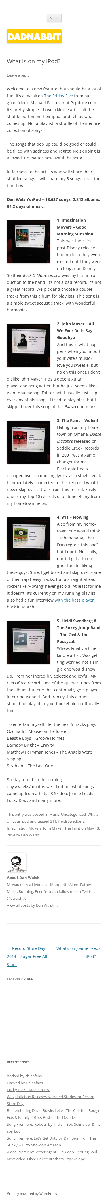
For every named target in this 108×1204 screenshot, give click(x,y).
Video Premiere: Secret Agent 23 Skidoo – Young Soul (52, 1151)
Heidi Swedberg (71, 821)
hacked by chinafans (24, 1076)
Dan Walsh (30, 835)
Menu (54, 18)
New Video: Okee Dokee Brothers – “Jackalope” (46, 1158)
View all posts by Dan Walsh (33, 905)
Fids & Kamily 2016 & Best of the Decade (41, 1117)
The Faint (72, 828)
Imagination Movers (24, 828)
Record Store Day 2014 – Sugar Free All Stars (27, 956)
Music (54, 814)
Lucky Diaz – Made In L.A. (28, 1089)
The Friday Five (58, 95)
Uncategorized (73, 814)
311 (53, 821)
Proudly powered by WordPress (32, 1193)
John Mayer (53, 828)
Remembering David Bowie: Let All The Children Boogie (53, 1110)
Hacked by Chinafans (25, 1082)
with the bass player (74, 600)
